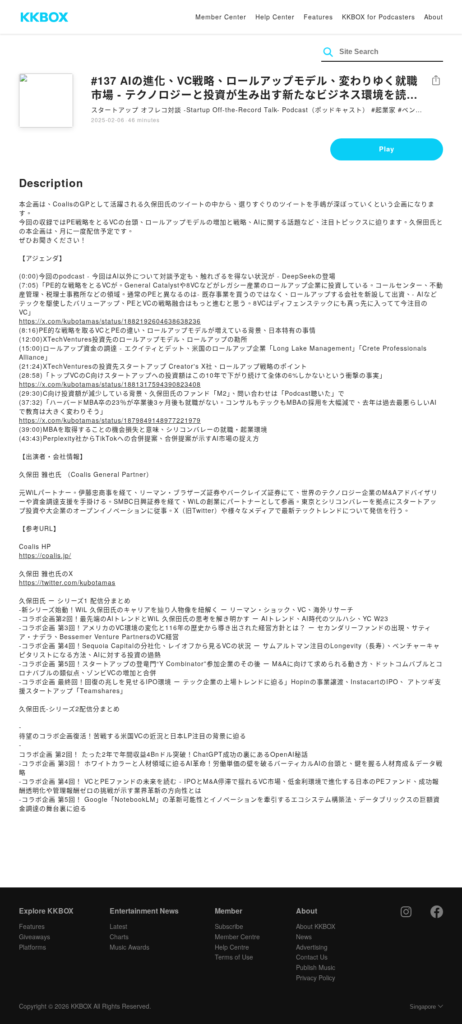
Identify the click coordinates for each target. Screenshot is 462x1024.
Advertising (312, 946)
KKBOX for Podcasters (378, 16)
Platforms (32, 946)
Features (318, 16)
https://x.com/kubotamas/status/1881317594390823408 (110, 384)
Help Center (275, 16)
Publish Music (315, 967)
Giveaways (34, 936)
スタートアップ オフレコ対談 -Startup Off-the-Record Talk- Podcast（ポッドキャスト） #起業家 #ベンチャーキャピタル (256, 109)
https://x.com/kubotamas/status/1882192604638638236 (110, 320)
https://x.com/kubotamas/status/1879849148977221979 (110, 420)
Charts (119, 936)
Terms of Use (234, 956)
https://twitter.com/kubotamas (67, 582)
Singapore (423, 1006)
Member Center (220, 16)
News (304, 936)
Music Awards (129, 946)
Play (386, 149)
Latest (118, 926)
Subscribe (229, 926)
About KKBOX (315, 926)
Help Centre (232, 946)
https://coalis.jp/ (45, 555)
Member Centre (237, 936)
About (433, 16)
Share (436, 81)
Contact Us (312, 956)
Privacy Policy (315, 977)
